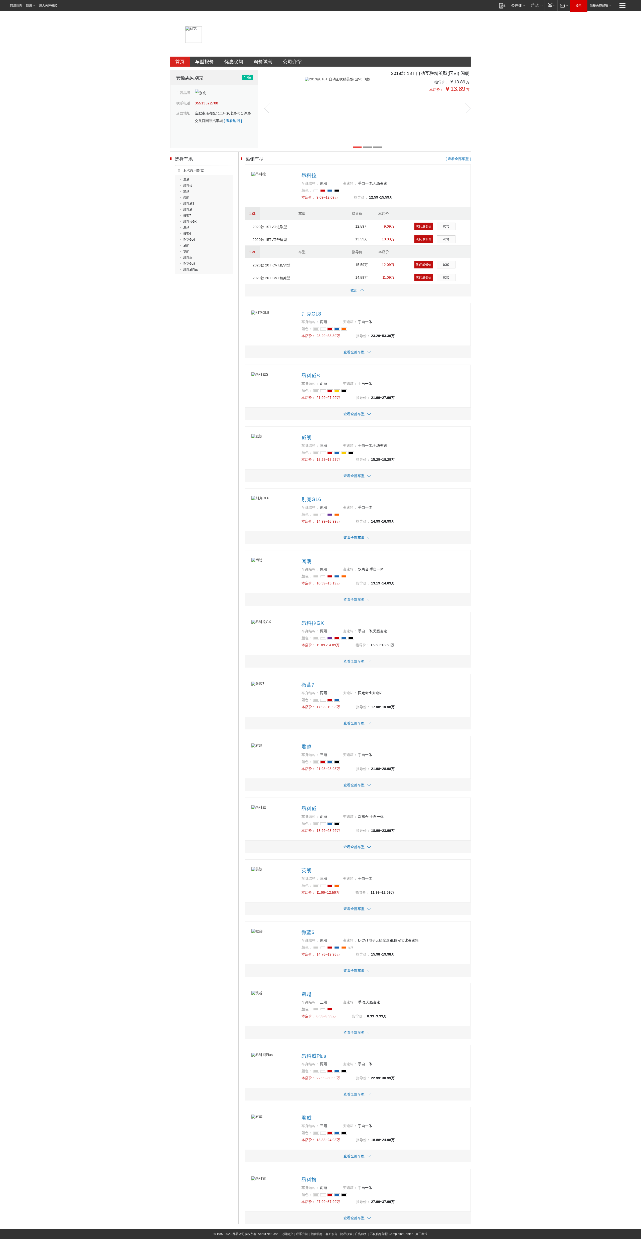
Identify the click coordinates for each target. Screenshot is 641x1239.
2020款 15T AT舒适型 (270, 240)
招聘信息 (317, 1234)
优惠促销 (233, 61)
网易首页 (16, 5)
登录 (579, 5)
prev (266, 108)
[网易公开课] (518, 5)
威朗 (186, 245)
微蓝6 (187, 233)
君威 (186, 179)
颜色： (306, 190)
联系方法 (302, 1234)
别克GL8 (189, 263)
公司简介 (287, 1234)
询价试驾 (263, 61)
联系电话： (185, 103)
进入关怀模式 (48, 5)
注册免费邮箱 (599, 5)
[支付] (551, 5)
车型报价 (204, 61)
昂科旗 (187, 257)
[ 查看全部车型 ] (458, 159)
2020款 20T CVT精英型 (271, 278)
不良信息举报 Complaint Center (391, 1234)
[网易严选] (536, 5)
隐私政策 (346, 1234)
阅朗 (186, 197)
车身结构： (310, 183)
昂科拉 (187, 185)
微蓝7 (187, 215)
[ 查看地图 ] (233, 121)
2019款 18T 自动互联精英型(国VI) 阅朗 (430, 73)
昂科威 (187, 209)
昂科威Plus (190, 269)
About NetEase (268, 1234)
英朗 (186, 251)
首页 (180, 61)
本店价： (436, 90)
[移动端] (502, 5)
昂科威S (188, 203)
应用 (29, 5)
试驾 (446, 226)
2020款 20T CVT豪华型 (271, 265)
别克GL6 (189, 239)
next (468, 108)
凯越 (186, 191)
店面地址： (185, 113)
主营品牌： (185, 93)
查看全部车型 (354, 352)
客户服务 (332, 1234)
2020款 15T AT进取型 (270, 227)
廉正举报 (421, 1234)
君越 (186, 227)
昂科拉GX (190, 221)
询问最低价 (423, 226)
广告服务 (361, 1234)
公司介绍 (292, 61)
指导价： (441, 82)
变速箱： (350, 183)
